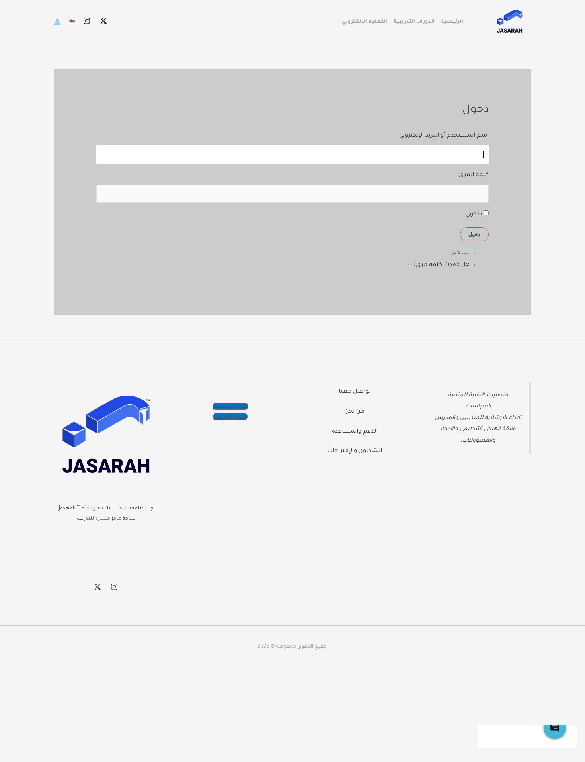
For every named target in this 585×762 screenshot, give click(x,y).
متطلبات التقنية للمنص (479, 395)
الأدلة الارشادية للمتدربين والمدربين (478, 418)
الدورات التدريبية (414, 22)
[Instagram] (86, 20)
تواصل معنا (354, 392)
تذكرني (474, 215)
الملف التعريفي (230, 416)
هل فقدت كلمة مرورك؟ (438, 265)
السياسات (478, 406)
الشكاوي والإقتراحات (354, 451)
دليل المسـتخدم (230, 406)
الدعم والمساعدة (355, 432)
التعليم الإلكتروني (364, 22)
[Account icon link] (57, 21)
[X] (103, 20)
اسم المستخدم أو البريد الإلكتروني (444, 136)
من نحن (355, 412)
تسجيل (460, 253)
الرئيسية (452, 22)
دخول (474, 234)
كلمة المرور (473, 175)
